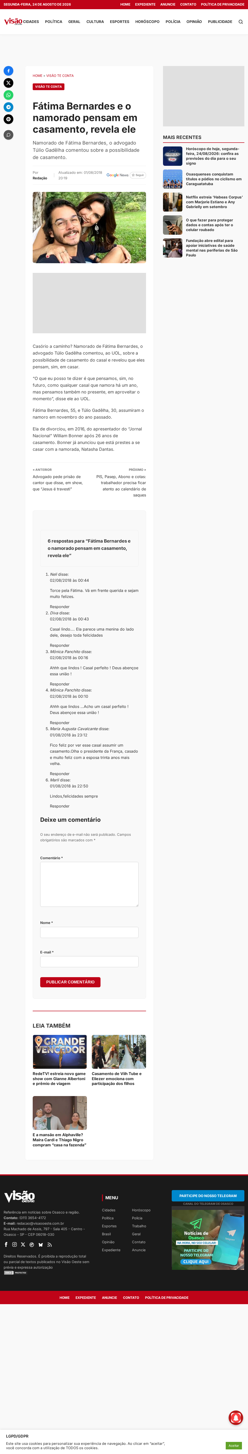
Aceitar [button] (234, 1445)
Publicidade (220, 21)
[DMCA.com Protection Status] (47, 1272)
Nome (46, 923)
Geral (74, 21)
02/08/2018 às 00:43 (69, 619)
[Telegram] (8, 107)
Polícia (173, 21)
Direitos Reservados (20, 1256)
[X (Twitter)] (8, 83)
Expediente (145, 4)
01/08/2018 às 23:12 (68, 735)
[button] (240, 21)
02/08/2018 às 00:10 (69, 696)
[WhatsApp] (8, 95)
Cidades (31, 21)
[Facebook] (8, 71)
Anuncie (167, 4)
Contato (188, 4)
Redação (40, 178)
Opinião (194, 21)
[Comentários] (8, 135)
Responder (60, 606)
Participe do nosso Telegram (208, 1196)
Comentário (51, 858)
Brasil (106, 1234)
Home (125, 4)
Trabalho (139, 1226)
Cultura (95, 21)
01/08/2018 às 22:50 (69, 786)
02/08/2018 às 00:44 (69, 580)
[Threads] (8, 119)
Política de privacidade (222, 4)
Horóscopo (147, 21)
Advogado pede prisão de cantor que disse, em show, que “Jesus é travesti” (58, 482)
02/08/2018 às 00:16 (69, 657)
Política (53, 21)
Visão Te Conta (60, 76)
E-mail (47, 952)
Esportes (119, 21)
